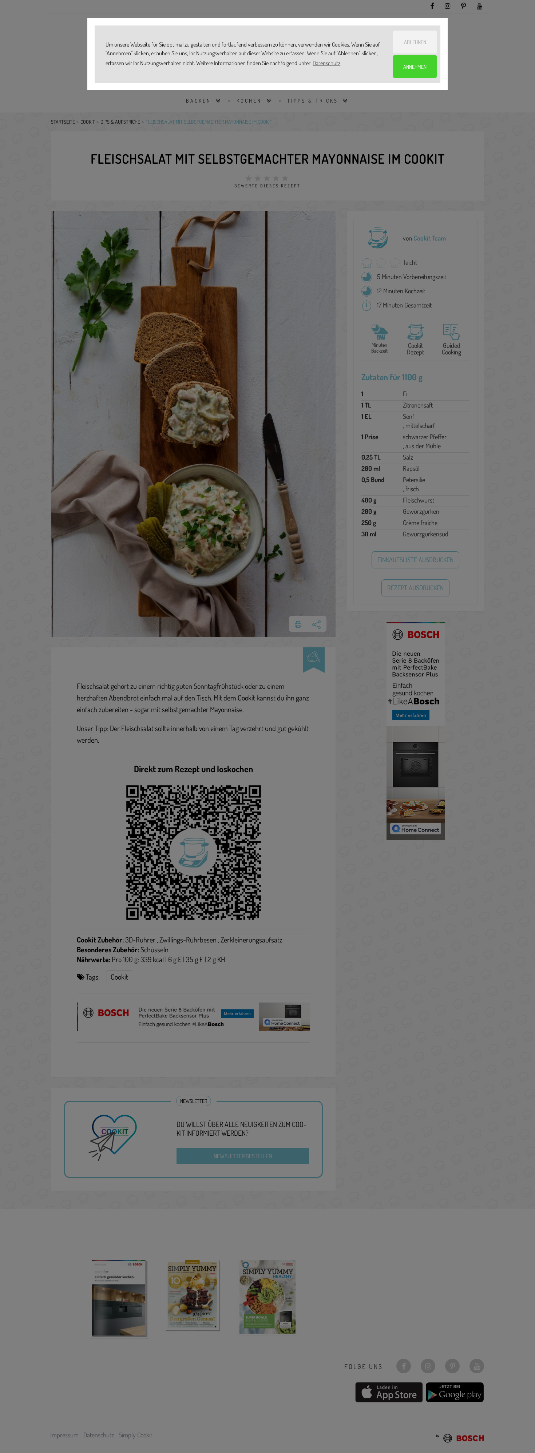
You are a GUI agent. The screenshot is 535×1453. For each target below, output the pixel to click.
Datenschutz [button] (326, 63)
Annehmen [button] (415, 66)
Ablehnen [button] (415, 42)
